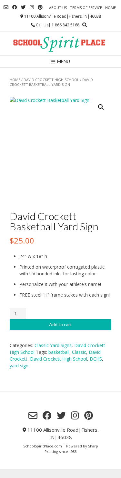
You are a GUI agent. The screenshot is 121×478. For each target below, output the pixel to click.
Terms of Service (86, 7)
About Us (58, 7)
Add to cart (60, 324)
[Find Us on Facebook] (14, 7)
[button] (101, 107)
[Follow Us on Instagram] (32, 7)
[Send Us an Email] (6, 7)
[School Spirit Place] (60, 43)
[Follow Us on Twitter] (23, 7)
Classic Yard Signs (53, 345)
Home (110, 7)
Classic (79, 352)
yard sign (19, 366)
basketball (58, 352)
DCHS (96, 359)
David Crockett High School (51, 79)
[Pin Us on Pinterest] (40, 7)
